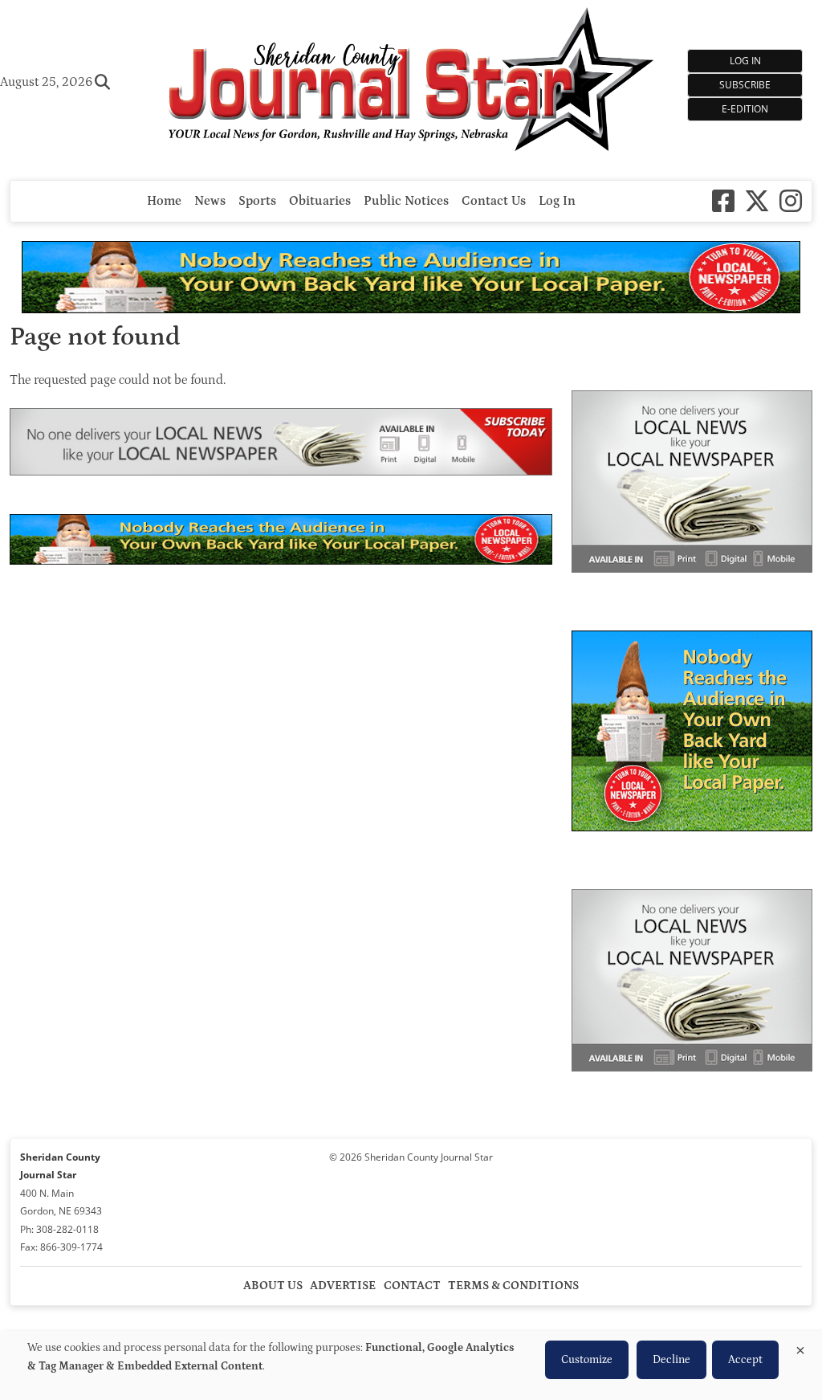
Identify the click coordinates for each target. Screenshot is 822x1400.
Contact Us (494, 201)
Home (164, 201)
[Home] (411, 82)
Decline (671, 1359)
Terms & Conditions (513, 1285)
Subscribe (745, 85)
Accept (745, 1359)
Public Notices (406, 201)
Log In (745, 60)
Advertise (343, 1285)
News (210, 201)
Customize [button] (586, 1359)
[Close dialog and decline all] (800, 1347)
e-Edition (745, 109)
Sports (257, 201)
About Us (273, 1285)
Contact (412, 1285)
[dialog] (411, 1365)
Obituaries (320, 201)
